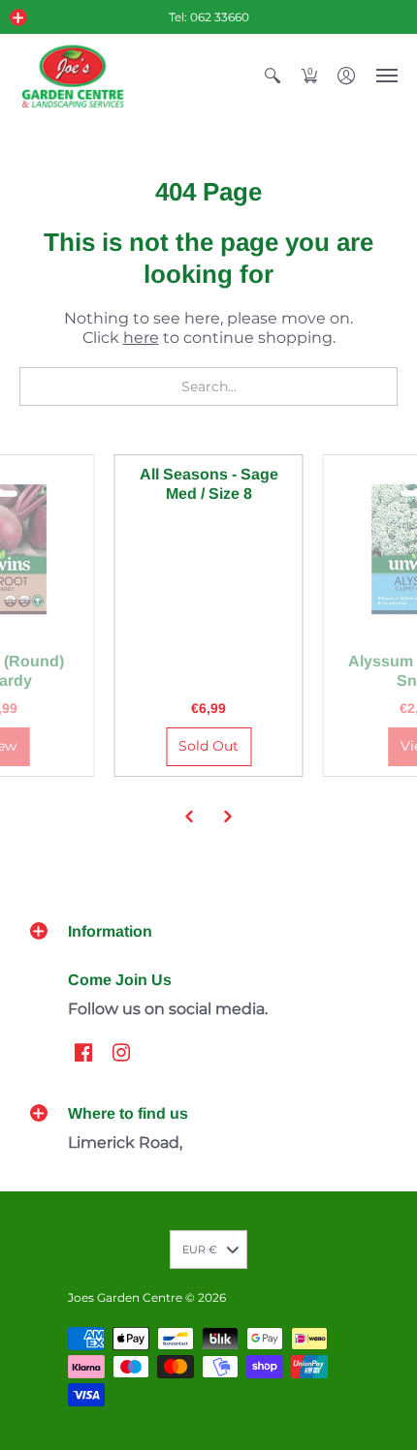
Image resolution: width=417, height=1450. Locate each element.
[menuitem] (272, 76)
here (141, 337)
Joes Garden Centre (125, 1297)
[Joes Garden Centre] (72, 76)
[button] (18, 17)
